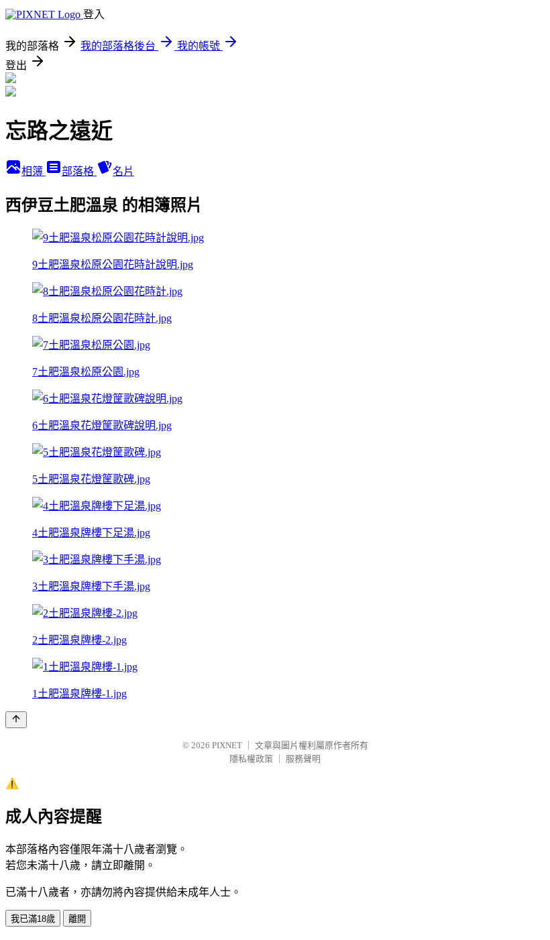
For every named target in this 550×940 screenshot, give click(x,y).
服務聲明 (303, 759)
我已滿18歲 (33, 919)
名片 (123, 171)
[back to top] (16, 719)
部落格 (79, 171)
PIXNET (227, 745)
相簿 (33, 171)
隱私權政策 (251, 759)
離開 (77, 919)
